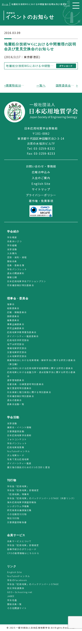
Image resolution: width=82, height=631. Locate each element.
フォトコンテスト (17, 439)
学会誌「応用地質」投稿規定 (23, 490)
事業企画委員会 (15, 324)
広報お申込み (41, 172)
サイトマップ (41, 189)
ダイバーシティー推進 (19, 463)
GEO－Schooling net (19, 592)
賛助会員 (12, 261)
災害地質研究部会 (17, 352)
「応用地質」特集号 (18, 494)
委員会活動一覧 (15, 404)
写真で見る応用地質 (18, 459)
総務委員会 (13, 308)
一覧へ (41, 85)
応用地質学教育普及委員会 (21, 332)
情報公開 (12, 277)
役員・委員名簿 (15, 265)
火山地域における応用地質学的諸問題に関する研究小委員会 (40, 368)
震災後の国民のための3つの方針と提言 (28, 467)
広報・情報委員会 (17, 312)
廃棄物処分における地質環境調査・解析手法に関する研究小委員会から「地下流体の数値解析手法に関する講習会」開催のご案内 (16, 85)
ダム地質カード (15, 455)
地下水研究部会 (15, 344)
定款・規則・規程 (17, 257)
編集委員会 (13, 320)
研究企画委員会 (15, 328)
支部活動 (12, 249)
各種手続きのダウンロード (21, 549)
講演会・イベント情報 (19, 427)
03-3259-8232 (44, 148)
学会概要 (12, 237)
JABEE (10, 596)
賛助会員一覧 (14, 604)
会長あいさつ (14, 241)
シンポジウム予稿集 (18, 506)
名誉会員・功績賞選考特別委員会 (25, 384)
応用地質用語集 (15, 447)
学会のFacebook (17, 580)
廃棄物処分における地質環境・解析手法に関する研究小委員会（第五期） (41, 362)
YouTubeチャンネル (18, 451)
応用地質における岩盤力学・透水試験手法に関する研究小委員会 (41, 374)
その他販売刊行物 (17, 514)
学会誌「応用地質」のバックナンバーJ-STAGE (33, 584)
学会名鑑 (12, 600)
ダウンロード (66, 65)
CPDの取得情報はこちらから (24, 553)
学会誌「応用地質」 (18, 486)
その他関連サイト (17, 608)
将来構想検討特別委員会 (20, 285)
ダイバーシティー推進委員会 (23, 336)
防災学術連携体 (15, 588)
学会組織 (12, 245)
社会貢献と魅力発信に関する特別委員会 (29, 392)
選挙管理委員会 (15, 380)
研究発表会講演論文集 (19, 510)
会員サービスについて (19, 541)
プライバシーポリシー (41, 195)
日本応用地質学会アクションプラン (26, 281)
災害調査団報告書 (17, 522)
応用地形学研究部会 (18, 340)
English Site (40, 184)
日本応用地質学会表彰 (19, 435)
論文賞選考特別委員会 (19, 388)
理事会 (11, 304)
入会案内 (12, 253)
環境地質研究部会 (17, 348)
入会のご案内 (41, 178)
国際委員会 (13, 316)
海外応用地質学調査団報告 (21, 502)
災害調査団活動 (15, 431)
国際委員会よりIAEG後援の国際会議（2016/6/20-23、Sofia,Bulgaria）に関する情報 (66, 85)
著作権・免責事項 (41, 201)
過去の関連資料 (15, 273)
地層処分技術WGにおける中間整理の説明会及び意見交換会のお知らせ (30, 66)
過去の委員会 (14, 400)
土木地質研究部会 (17, 356)
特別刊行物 (13, 518)
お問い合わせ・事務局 (41, 166)
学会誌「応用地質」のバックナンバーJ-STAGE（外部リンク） (41, 498)
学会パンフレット (17, 269)
